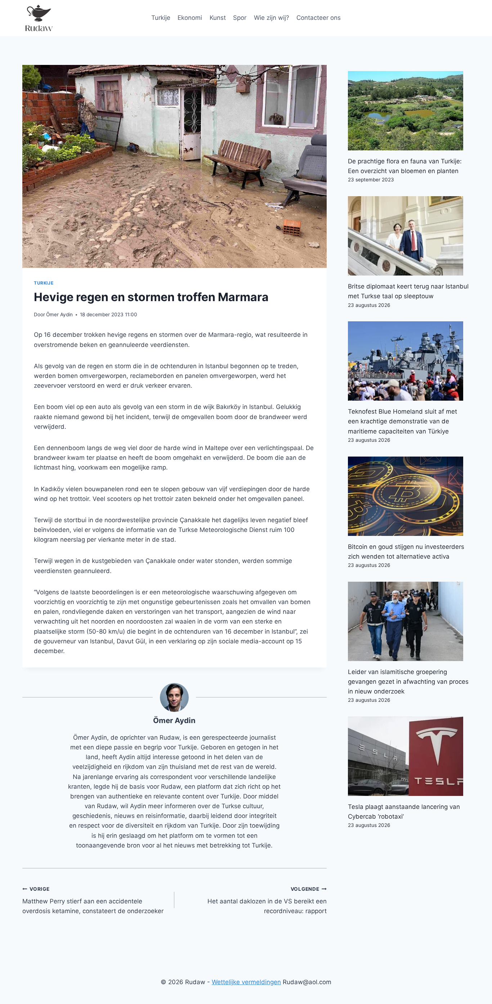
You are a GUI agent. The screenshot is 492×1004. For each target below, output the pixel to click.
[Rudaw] (38, 18)
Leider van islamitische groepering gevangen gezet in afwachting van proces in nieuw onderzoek (408, 681)
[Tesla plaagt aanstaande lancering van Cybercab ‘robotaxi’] (409, 756)
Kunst (218, 17)
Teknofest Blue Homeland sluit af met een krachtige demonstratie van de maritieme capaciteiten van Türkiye (402, 421)
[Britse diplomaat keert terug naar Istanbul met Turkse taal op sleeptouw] (409, 236)
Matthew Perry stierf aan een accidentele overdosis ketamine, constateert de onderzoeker (93, 900)
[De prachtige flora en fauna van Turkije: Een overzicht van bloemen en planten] (409, 110)
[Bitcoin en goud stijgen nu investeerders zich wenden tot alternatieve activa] (409, 496)
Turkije (160, 17)
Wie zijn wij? (271, 17)
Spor (239, 17)
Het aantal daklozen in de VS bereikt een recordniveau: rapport (266, 900)
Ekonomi (190, 17)
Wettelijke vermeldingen (246, 982)
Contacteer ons (318, 17)
